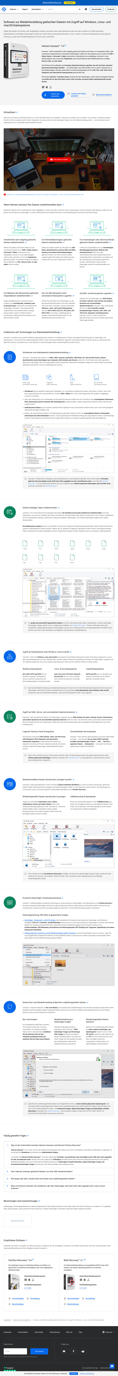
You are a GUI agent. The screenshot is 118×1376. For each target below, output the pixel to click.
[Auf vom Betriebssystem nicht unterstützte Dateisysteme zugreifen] (73, 296)
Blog (80, 1332)
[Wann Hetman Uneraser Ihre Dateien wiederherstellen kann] (63, 204)
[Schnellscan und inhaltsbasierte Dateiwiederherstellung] (69, 352)
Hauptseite (7, 1332)
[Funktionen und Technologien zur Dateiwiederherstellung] (60, 332)
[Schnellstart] (16, 112)
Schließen (73, 1373)
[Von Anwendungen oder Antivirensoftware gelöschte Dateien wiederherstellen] (110, 242)
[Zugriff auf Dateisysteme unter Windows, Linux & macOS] (70, 652)
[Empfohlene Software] (26, 1240)
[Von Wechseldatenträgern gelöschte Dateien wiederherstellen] (63, 242)
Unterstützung (55, 1332)
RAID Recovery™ (51, 486)
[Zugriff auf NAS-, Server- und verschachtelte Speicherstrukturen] (76, 712)
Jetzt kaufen (38, 1332)
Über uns (69, 1332)
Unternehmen (36, 9)
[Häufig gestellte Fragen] (27, 1135)
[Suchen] (80, 9)
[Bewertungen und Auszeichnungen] (39, 1201)
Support (25, 9)
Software (13, 9)
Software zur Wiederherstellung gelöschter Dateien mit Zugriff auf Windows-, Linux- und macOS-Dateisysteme (44, 194)
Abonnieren (39, 1351)
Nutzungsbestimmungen (90, 1368)
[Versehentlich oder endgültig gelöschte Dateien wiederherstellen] (25, 242)
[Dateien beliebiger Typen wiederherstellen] (58, 508)
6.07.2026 (27, 1288)
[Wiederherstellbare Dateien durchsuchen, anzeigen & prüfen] (73, 779)
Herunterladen (23, 1332)
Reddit (83, 1351)
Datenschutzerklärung (87, 1373)
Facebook (73, 1351)
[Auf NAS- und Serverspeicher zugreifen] (113, 293)
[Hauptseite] (4, 9)
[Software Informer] (18, 1221)
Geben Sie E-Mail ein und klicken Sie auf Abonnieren (20, 1357)
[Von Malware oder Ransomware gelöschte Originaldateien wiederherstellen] (31, 296)
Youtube (64, 1351)
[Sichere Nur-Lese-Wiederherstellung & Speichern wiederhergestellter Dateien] (87, 1002)
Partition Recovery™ (79, 625)
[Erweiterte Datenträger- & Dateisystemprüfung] (62, 898)
